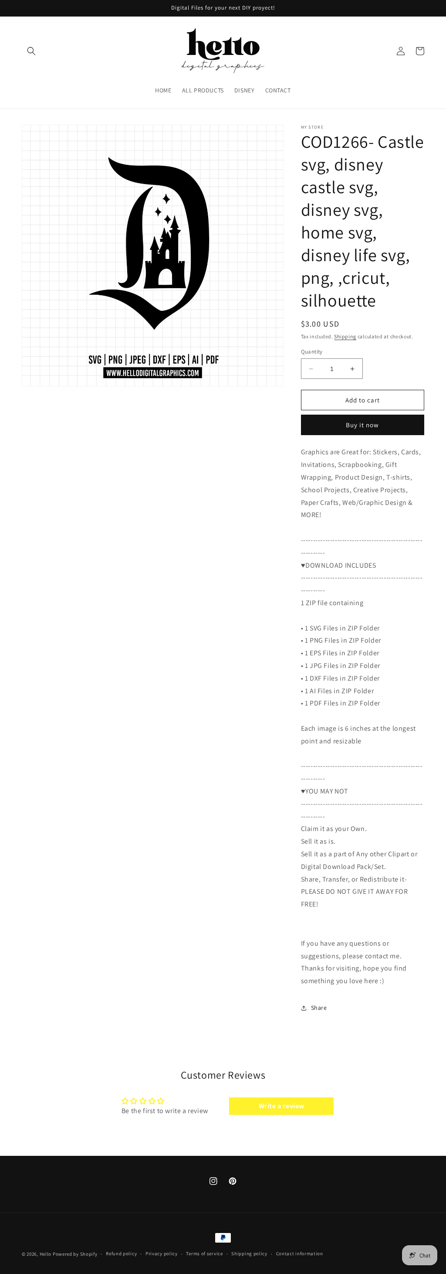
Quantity (312, 351)
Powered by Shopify (75, 1254)
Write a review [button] (281, 1105)
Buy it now (362, 425)
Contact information (299, 1253)
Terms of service (204, 1253)
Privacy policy (161, 1253)
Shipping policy (249, 1253)
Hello (46, 1254)
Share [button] (319, 1008)
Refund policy (121, 1253)
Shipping (345, 336)
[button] (31, 51)
